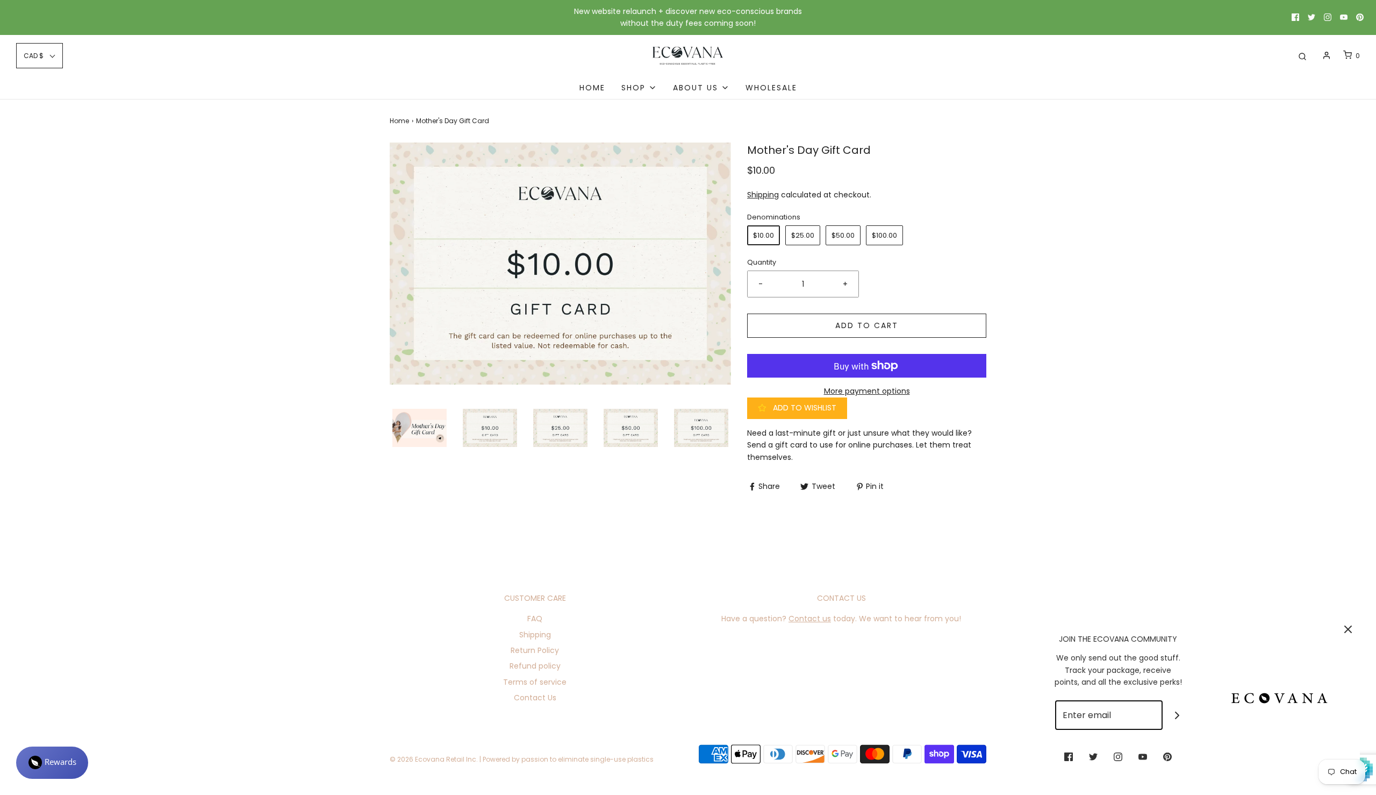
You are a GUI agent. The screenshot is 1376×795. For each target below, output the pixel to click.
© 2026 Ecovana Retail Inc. (434, 759)
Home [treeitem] (592, 87)
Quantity (761, 262)
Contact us (810, 618)
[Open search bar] (1302, 55)
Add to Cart (866, 325)
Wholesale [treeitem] (771, 87)
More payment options (867, 391)
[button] (419, 428)
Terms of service (535, 682)
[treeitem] (639, 87)
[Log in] (1326, 55)
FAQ (534, 618)
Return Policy (535, 650)
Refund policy (535, 666)
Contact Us (535, 697)
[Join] (1177, 715)
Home (399, 120)
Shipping (763, 194)
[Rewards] (52, 763)
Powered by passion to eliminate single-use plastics (568, 759)
